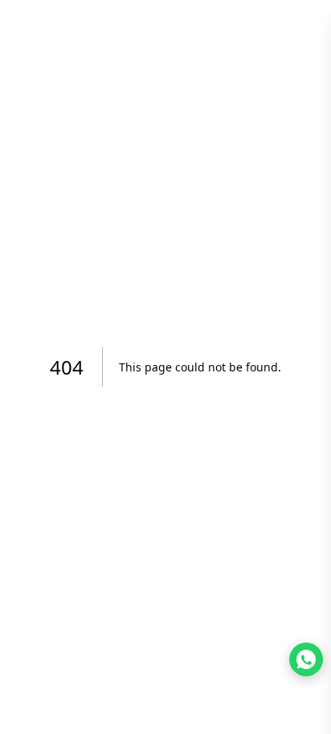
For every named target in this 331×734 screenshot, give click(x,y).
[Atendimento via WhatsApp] (306, 659)
